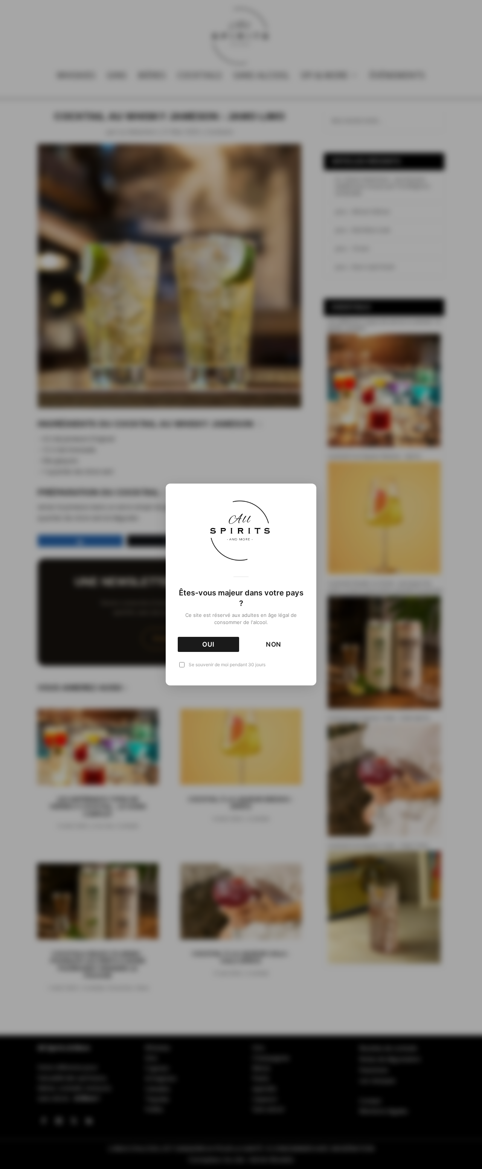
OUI (208, 644)
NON (274, 644)
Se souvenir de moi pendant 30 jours (227, 664)
